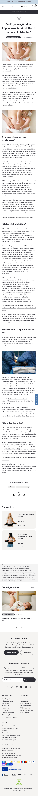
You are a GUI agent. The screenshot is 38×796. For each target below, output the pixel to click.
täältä (4, 472)
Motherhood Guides (8, 614)
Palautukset (5, 706)
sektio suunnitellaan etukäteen (26, 151)
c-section (11, 487)
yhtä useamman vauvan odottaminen (14, 208)
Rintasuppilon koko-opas (10, 728)
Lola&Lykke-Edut (25, 703)
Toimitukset (5, 703)
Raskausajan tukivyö (8, 753)
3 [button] (21, 627)
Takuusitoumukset (7, 701)
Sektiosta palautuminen (9, 737)
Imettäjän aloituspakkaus (10, 757)
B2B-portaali (24, 712)
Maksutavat (5, 708)
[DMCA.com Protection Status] (19, 782)
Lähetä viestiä (11, 652)
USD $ (32, 775)
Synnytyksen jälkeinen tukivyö (11, 755)
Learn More (21, 525)
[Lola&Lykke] (19, 7)
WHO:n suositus (25, 708)
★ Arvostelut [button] (36, 400)
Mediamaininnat (25, 706)
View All (33, 587)
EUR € (14, 775)
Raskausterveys (7, 733)
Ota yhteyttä (27, 652)
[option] (19, 608)
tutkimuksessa (11, 162)
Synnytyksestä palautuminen (11, 735)
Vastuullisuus (24, 701)
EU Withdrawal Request (9, 717)
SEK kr (26, 775)
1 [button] (17, 627)
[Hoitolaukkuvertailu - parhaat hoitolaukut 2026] (19, 601)
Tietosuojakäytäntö (8, 712)
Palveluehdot (6, 710)
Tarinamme (24, 699)
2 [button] (19, 627)
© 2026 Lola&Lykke (19, 791)
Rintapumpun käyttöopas (10, 726)
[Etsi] (32, 6)
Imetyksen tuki (6, 730)
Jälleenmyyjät (6, 715)
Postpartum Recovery (13, 37)
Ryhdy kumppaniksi (26, 710)
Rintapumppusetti (7, 751)
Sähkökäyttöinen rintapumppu (11, 748)
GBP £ (20, 775)
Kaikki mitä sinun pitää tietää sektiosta (20, 217)
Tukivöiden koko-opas (9, 740)
